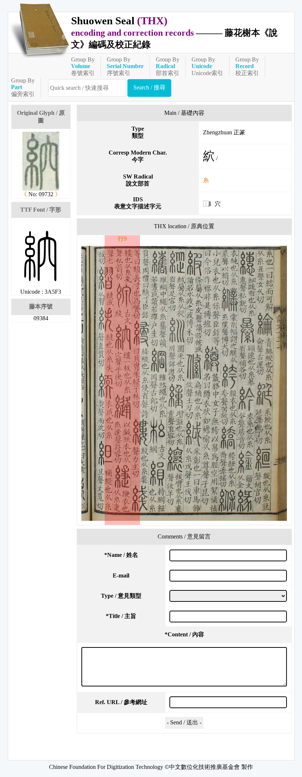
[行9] (184, 383)
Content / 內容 (184, 634)
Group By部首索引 (167, 66)
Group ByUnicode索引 (207, 66)
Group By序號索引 (125, 66)
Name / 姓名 (121, 555)
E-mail (121, 575)
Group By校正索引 (247, 66)
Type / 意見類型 (121, 596)
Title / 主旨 (121, 616)
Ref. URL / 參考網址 (121, 702)
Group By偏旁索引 (23, 87)
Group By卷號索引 (83, 66)
